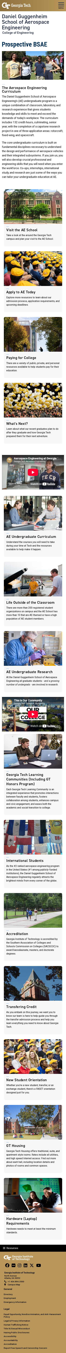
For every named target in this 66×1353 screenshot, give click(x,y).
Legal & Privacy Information (17, 1321)
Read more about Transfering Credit (33, 1000)
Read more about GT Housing (33, 1139)
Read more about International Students (33, 854)
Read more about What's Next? (33, 413)
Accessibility (10, 1336)
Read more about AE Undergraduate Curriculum (33, 526)
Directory (8, 1294)
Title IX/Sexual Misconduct (17, 1328)
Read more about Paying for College (33, 347)
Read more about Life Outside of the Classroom (33, 594)
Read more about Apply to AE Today (33, 281)
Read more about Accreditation (33, 927)
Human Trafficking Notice (16, 1324)
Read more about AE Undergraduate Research (33, 661)
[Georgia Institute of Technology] (16, 4)
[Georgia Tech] (18, 1257)
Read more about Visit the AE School (33, 217)
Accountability (11, 1340)
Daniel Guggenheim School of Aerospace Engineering (25, 22)
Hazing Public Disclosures (16, 1332)
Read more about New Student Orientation (33, 1069)
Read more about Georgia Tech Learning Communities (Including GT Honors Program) (33, 774)
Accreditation (10, 1344)
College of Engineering (18, 33)
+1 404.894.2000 (16, 1281)
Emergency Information (15, 1302)
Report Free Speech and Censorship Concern (25, 1348)
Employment (10, 1298)
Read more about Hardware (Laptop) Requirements (33, 1209)
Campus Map (14, 1284)
